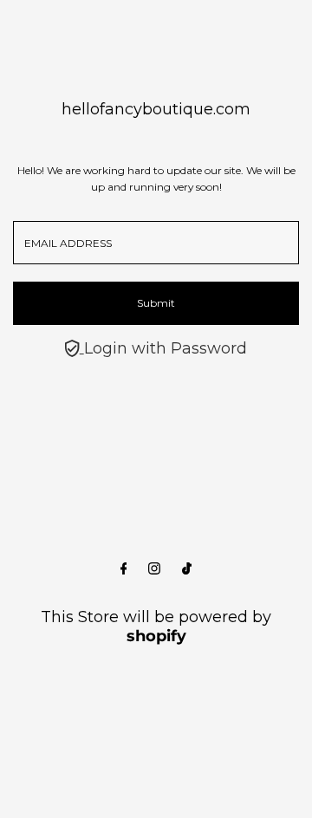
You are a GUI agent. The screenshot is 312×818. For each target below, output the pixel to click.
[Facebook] (124, 569)
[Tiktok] (187, 569)
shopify (156, 636)
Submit (156, 302)
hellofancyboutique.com (156, 109)
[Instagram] (154, 569)
